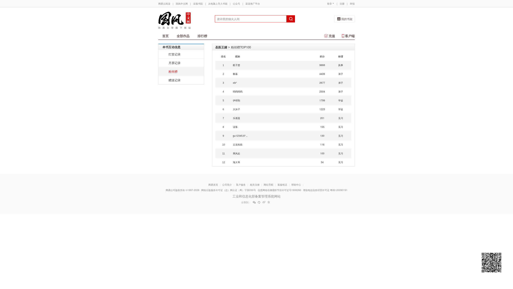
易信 (259, 202)
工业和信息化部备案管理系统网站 (256, 196)
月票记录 (175, 63)
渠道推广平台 (252, 3)
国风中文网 (182, 3)
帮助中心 (296, 184)
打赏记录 (175, 54)
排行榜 (202, 36)
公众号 (236, 3)
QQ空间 (268, 202)
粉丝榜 (173, 71)
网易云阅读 (164, 3)
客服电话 (282, 184)
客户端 (350, 36)
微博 (264, 202)
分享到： (246, 202)
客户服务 (241, 184)
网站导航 (268, 184)
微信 (254, 202)
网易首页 (213, 184)
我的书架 (346, 19)
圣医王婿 (221, 47)
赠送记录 (175, 80)
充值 (332, 36)
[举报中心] (366, 266)
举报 (352, 3)
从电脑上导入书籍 (217, 3)
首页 (165, 36)
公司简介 (227, 184)
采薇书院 (198, 3)
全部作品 (183, 36)
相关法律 (255, 184)
